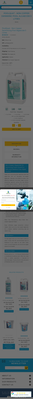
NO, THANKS (8, 207)
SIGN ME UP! (8, 205)
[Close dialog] (32, 190)
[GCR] (12, 393)
